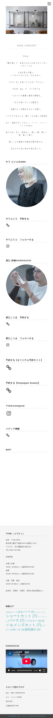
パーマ (16, 620)
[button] (26, 186)
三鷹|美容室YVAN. (12, 706)
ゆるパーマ (26, 611)
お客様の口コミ (11, 612)
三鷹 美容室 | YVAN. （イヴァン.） (19, 716)
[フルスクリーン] (44, 670)
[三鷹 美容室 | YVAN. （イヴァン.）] (26, 8)
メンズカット (27, 625)
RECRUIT (9, 701)
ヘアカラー (33, 620)
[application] (26, 661)
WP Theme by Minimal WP (37, 716)
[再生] (9, 670)
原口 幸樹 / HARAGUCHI (15, 693)
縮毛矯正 (32, 629)
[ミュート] (40, 670)
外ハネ (18, 629)
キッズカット (40, 612)
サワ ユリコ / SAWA (14, 697)
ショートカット (21, 616)
